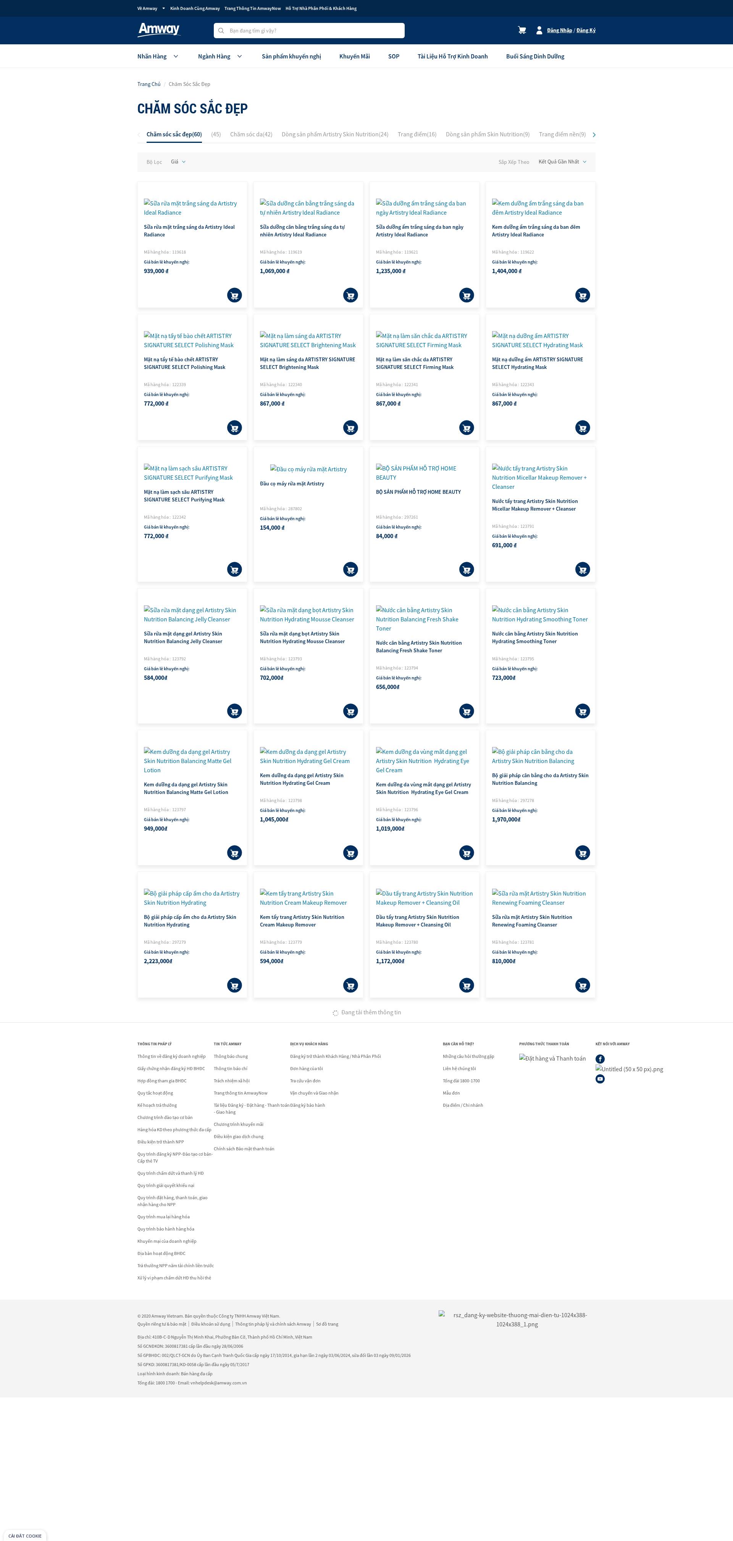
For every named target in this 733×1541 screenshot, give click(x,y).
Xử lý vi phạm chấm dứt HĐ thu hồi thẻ (174, 1278)
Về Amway (147, 8)
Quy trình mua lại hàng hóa (163, 1216)
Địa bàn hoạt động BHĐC (161, 1253)
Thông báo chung (231, 1056)
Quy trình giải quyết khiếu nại (165, 1185)
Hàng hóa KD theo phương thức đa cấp (174, 1129)
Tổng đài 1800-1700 (461, 1080)
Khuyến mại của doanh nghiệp (167, 1241)
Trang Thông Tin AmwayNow (252, 8)
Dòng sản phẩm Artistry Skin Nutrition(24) (335, 134)
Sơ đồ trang (327, 1324)
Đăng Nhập (559, 30)
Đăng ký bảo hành (307, 1105)
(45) (216, 134)
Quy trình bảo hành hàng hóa (165, 1229)
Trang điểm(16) (417, 134)
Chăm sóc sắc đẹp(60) (174, 134)
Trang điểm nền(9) (562, 134)
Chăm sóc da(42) (251, 134)
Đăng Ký (586, 30)
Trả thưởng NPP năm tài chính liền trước (175, 1265)
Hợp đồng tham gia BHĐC (162, 1080)
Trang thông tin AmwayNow (241, 1093)
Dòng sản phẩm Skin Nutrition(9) (488, 134)
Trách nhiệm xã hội (232, 1080)
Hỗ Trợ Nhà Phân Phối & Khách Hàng (321, 8)
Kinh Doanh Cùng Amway (195, 8)
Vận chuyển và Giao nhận (314, 1093)
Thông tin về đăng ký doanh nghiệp (171, 1056)
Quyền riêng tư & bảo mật (161, 1324)
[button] (594, 134)
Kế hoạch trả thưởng (157, 1105)
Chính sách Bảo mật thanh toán (244, 1148)
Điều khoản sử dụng (210, 1324)
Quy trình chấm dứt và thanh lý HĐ (170, 1173)
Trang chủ (149, 84)
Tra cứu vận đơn (305, 1080)
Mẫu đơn (451, 1093)
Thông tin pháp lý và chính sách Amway (273, 1324)
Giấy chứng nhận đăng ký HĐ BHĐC (171, 1068)
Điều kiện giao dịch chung (238, 1136)
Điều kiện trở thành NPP (160, 1142)
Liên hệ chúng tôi (459, 1068)
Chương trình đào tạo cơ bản (165, 1117)
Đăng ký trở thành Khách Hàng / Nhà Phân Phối (335, 1056)
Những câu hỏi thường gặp (468, 1056)
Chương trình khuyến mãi (238, 1124)
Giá (174, 161)
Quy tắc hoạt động (155, 1093)
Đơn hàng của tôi (306, 1068)
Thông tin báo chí (230, 1068)
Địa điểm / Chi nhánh (463, 1105)
